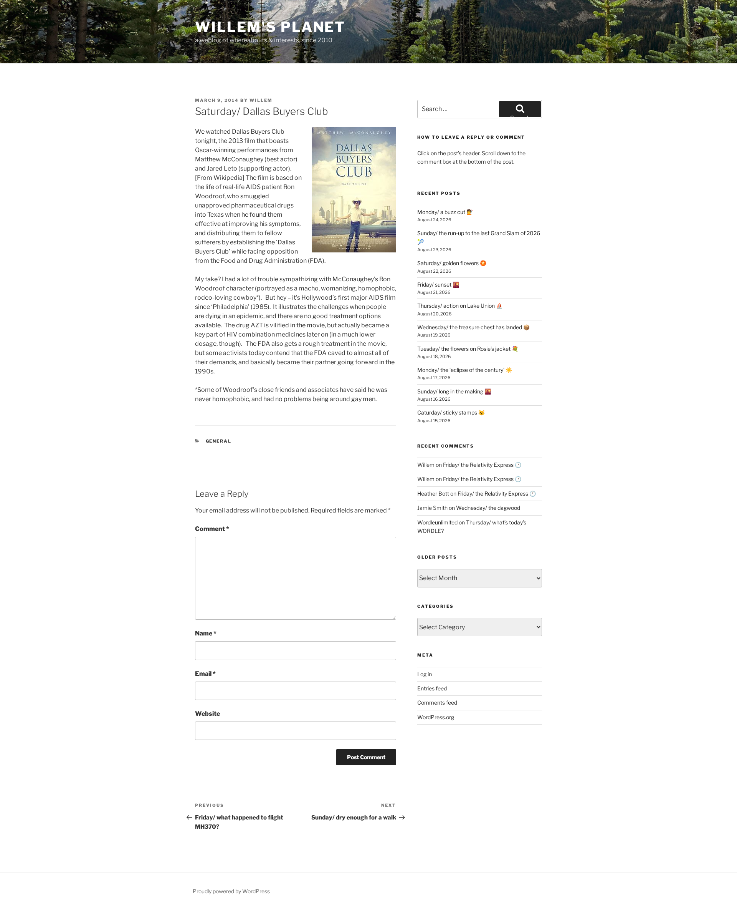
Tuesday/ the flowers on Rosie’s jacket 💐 (467, 348)
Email (205, 673)
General (219, 441)
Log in (424, 674)
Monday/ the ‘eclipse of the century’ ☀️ (464, 370)
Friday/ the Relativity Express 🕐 (482, 464)
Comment (212, 528)
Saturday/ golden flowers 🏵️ (451, 263)
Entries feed (432, 688)
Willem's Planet (270, 26)
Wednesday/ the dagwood (488, 507)
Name (205, 633)
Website (207, 713)
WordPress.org (435, 717)
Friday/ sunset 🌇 (438, 284)
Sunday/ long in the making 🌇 (454, 391)
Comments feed (437, 702)
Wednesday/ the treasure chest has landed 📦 (473, 327)
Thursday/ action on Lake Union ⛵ (459, 305)
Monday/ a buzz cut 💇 (445, 212)
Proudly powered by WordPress (231, 891)
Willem (261, 100)
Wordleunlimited (437, 522)
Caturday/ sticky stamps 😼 (451, 412)
